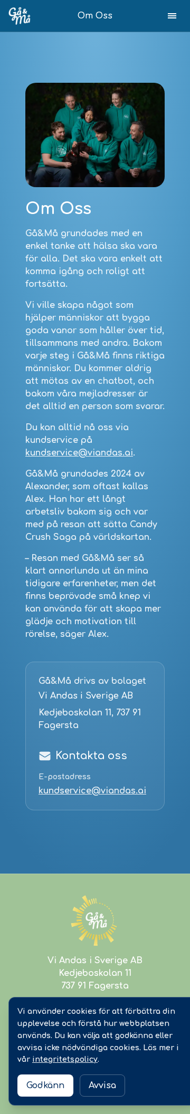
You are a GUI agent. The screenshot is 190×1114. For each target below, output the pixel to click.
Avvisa (102, 1085)
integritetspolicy (65, 1059)
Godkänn (45, 1085)
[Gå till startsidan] (19, 15)
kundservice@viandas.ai (79, 453)
